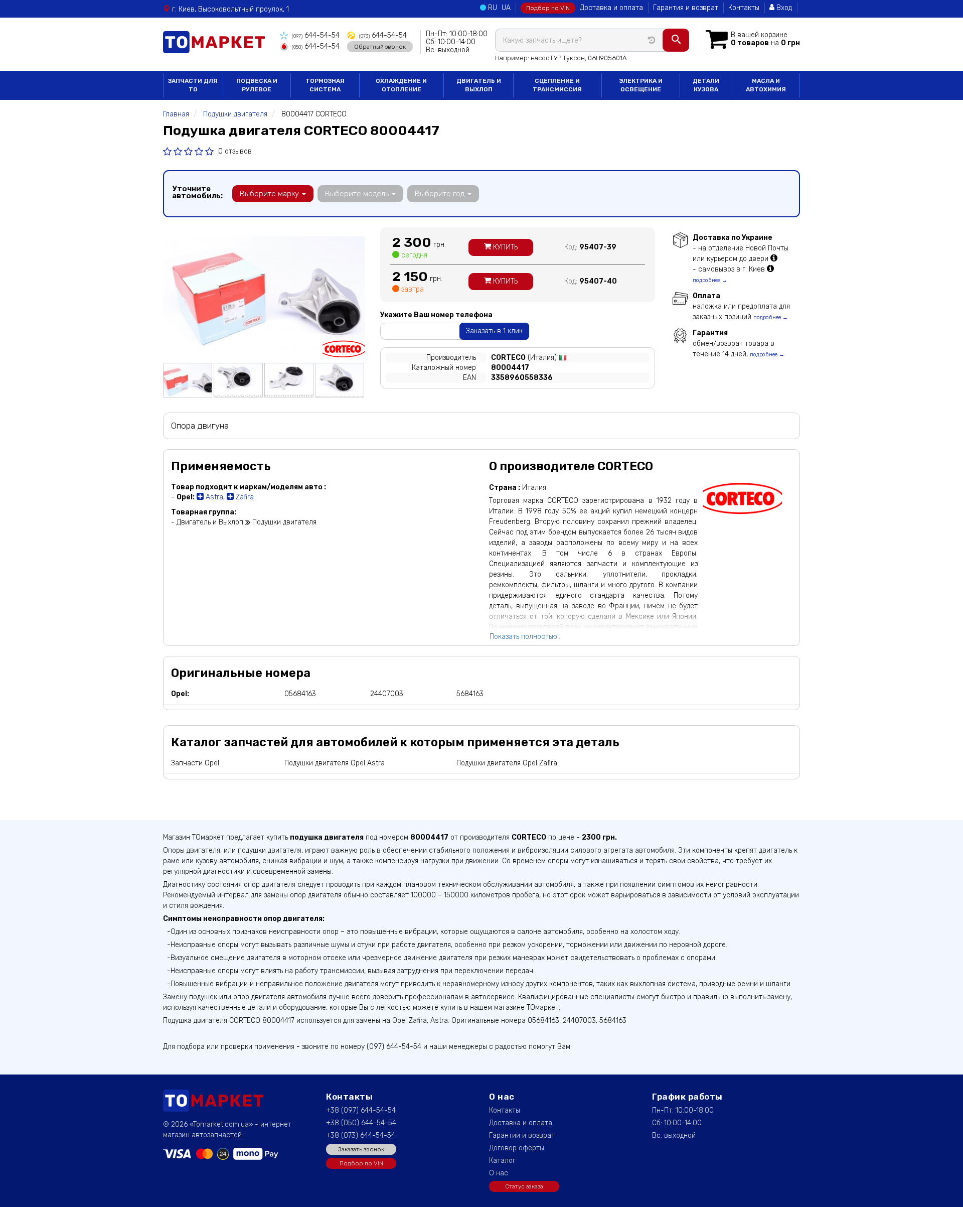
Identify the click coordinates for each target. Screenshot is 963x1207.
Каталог (502, 1160)
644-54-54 (316, 35)
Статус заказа (524, 1186)
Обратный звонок (380, 46)
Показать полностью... (526, 636)
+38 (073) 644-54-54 (360, 1135)
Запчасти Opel (195, 763)
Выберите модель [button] (358, 193)
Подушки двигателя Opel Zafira (506, 763)
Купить (504, 247)
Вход (783, 8)
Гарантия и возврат (685, 8)
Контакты (743, 8)
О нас (498, 1173)
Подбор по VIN (548, 8)
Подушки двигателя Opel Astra (334, 763)
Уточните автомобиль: (197, 192)
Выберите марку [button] (270, 193)
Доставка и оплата (611, 8)
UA (506, 8)
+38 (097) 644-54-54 (361, 1110)
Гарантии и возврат (522, 1135)
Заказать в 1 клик (494, 331)
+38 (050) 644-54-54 (361, 1123)
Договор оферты (516, 1148)
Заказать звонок (361, 1149)
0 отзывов (235, 151)
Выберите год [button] (440, 193)
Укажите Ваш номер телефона (436, 315)
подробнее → (710, 280)
